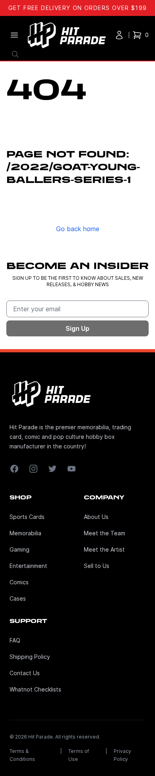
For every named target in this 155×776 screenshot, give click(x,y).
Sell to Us (96, 565)
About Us (96, 516)
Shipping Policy (30, 656)
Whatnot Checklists (35, 689)
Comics (19, 582)
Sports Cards (27, 516)
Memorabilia (25, 533)
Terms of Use (78, 755)
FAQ (15, 640)
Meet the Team (104, 533)
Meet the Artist (104, 549)
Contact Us (25, 673)
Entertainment (28, 565)
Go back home (77, 229)
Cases (18, 598)
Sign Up (77, 328)
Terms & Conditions (22, 755)
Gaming (19, 549)
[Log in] (119, 35)
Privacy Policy (122, 755)
